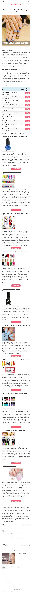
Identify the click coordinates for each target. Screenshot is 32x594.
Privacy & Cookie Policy (6, 591)
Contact (3, 576)
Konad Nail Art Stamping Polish (10, 136)
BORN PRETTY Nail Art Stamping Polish (12, 172)
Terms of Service (12, 591)
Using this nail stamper (7, 493)
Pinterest (9, 578)
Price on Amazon (27, 93)
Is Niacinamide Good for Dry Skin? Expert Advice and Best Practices (8, 566)
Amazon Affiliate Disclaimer (18, 591)
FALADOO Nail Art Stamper (9, 466)
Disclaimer (3, 577)
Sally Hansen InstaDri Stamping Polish (11, 289)
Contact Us (27, 591)
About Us (24, 591)
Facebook (3, 578)
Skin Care (4, 524)
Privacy (6, 577)
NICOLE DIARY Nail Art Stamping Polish (12, 213)
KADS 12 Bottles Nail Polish (9, 430)
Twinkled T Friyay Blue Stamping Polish (12, 325)
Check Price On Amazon (16, 168)
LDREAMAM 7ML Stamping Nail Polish (11, 359)
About (2, 575)
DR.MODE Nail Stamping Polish (10, 251)
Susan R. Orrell (7, 530)
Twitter (6, 578)
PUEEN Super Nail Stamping (9, 393)
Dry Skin (3, 568)
